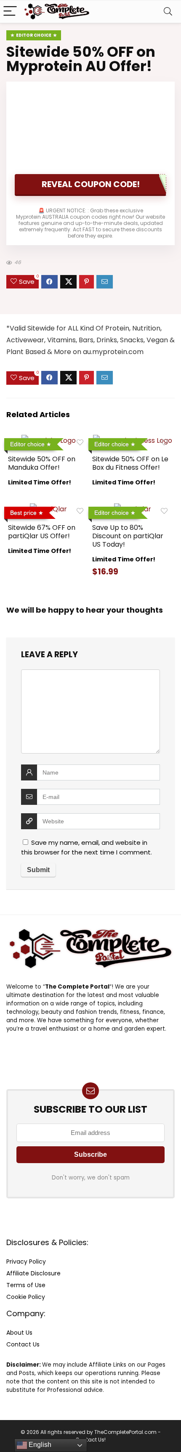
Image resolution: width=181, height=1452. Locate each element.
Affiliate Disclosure (33, 1273)
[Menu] (10, 11)
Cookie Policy (25, 1297)
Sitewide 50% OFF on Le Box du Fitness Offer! (130, 463)
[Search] (168, 11)
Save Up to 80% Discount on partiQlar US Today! (127, 536)
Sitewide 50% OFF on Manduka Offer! (41, 463)
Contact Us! (90, 1439)
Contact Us (23, 1344)
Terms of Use (25, 1285)
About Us (19, 1332)
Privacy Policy (26, 1261)
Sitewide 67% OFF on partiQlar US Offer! (41, 532)
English (39, 1444)
